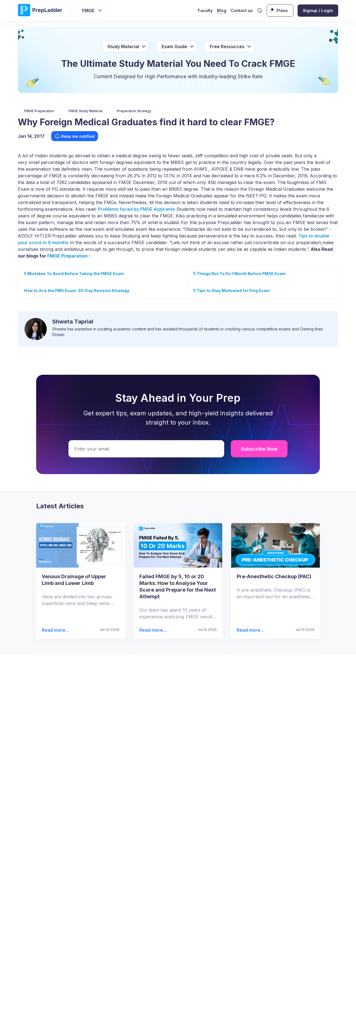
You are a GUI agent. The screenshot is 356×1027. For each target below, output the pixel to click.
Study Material (123, 46)
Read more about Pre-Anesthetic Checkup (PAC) (249, 630)
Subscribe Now (259, 449)
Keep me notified (78, 136)
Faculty (205, 10)
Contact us (242, 10)
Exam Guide (174, 46)
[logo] (40, 10)
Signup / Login (318, 10)
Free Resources (227, 46)
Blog (221, 10)
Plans (282, 10)
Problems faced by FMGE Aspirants (136, 209)
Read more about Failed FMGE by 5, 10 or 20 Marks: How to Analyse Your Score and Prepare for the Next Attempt (153, 630)
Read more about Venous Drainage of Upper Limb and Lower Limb (55, 630)
